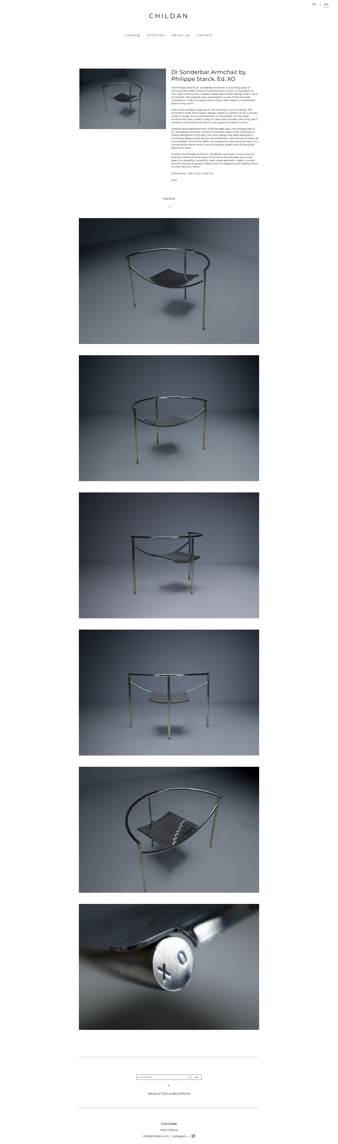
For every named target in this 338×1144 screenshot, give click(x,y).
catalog (132, 35)
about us (181, 35)
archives (156, 35)
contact (205, 35)
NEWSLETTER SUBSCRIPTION (169, 1093)
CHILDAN (169, 16)
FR (314, 4)
